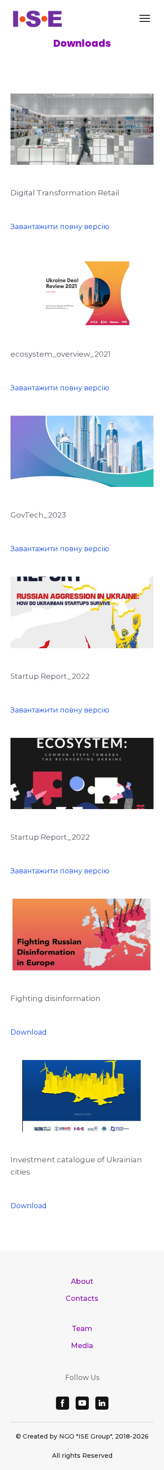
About (82, 1281)
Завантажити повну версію (59, 226)
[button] (62, 1403)
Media (82, 1345)
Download (28, 1032)
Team (82, 1328)
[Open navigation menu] (145, 18)
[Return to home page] (36, 18)
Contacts (82, 1298)
